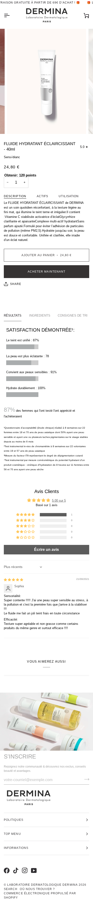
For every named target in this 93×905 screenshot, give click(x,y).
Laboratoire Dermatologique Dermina (42, 884)
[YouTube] (33, 865)
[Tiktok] (15, 865)
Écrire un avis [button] (46, 550)
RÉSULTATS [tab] (12, 315)
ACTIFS (42, 196)
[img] (13, 580)
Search (10, 889)
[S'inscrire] (85, 779)
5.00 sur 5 (59, 500)
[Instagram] (24, 865)
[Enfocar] (16, 125)
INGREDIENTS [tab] (39, 315)
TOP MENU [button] (12, 834)
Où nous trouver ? (37, 889)
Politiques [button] (13, 820)
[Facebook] (6, 865)
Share (15, 284)
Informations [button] (16, 848)
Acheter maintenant (46, 271)
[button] (25, 515)
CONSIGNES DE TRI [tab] (73, 315)
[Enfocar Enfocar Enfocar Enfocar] (46, 81)
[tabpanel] (46, 399)
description (15, 196)
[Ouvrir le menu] (11, 15)
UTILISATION (69, 196)
